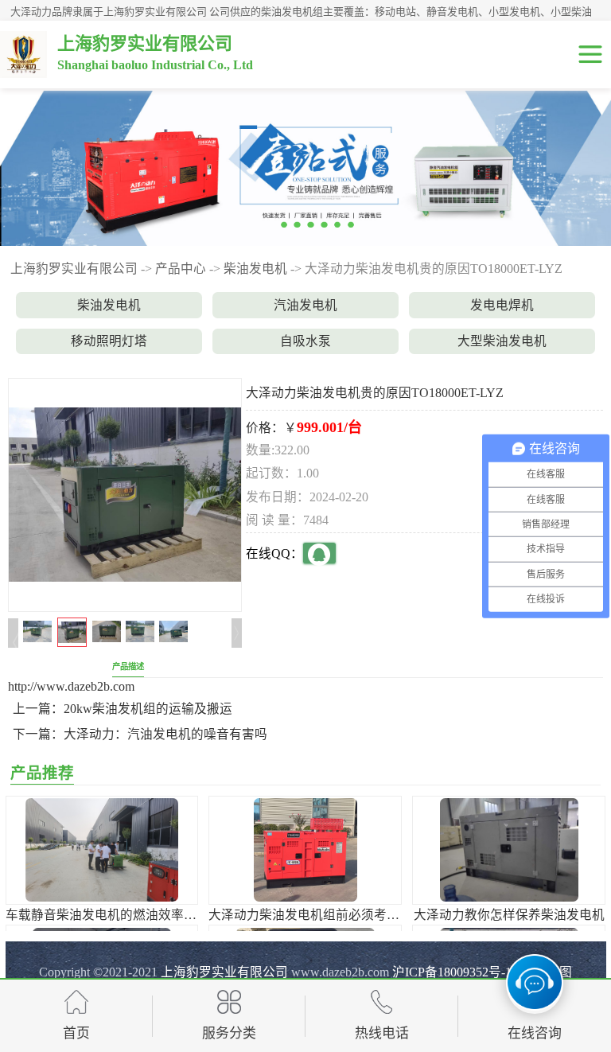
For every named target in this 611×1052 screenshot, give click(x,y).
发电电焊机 (502, 305)
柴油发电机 (255, 268)
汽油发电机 (305, 305)
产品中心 (180, 268)
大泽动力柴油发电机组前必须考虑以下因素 (329, 914)
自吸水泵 (305, 341)
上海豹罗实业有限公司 (74, 268)
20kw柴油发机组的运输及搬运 (148, 708)
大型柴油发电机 (502, 341)
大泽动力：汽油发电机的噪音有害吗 (165, 734)
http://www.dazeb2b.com (71, 686)
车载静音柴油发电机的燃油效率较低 (107, 914)
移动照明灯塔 (109, 341)
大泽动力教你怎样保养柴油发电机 (509, 914)
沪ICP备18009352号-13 (455, 972)
